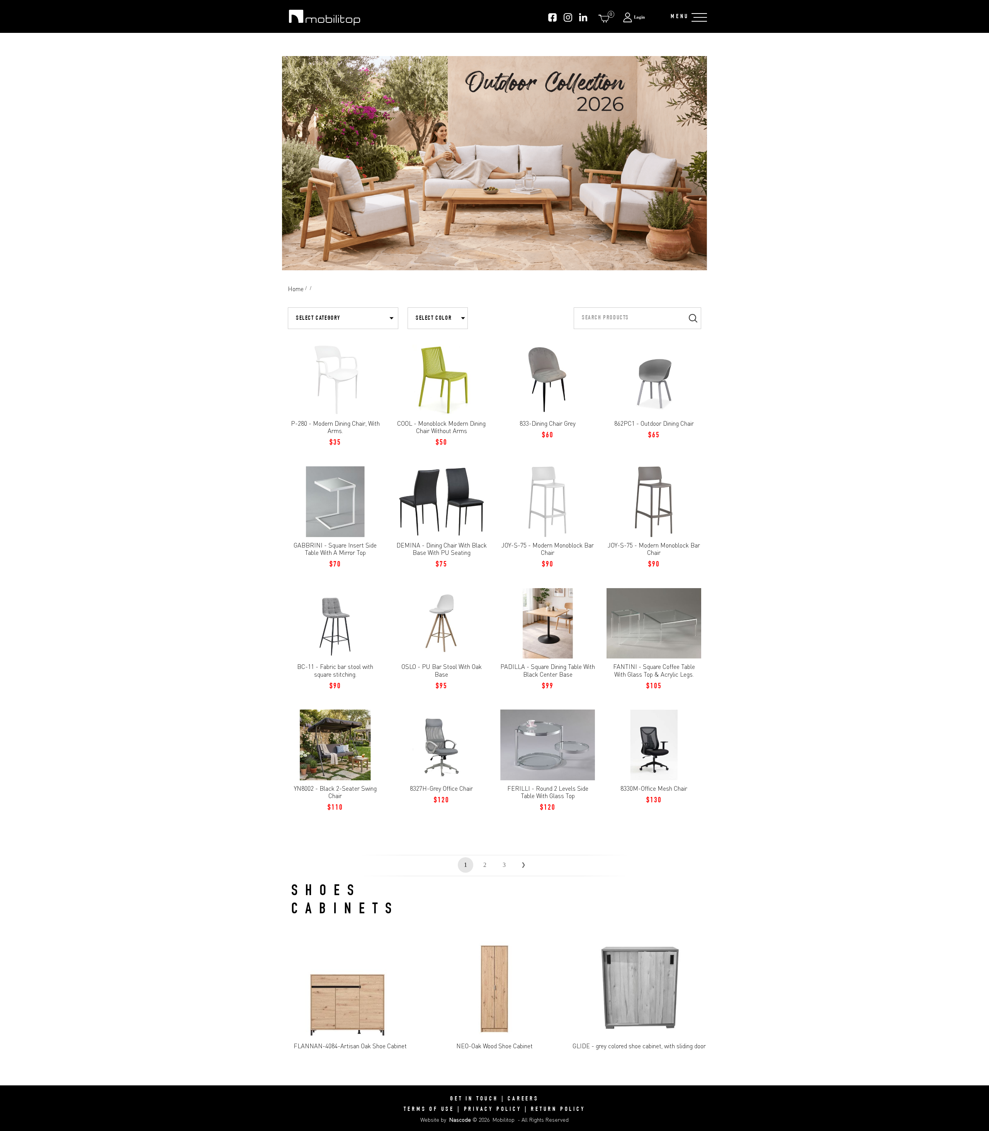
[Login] (642, 17)
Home (296, 289)
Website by (445, 1119)
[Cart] (605, 18)
